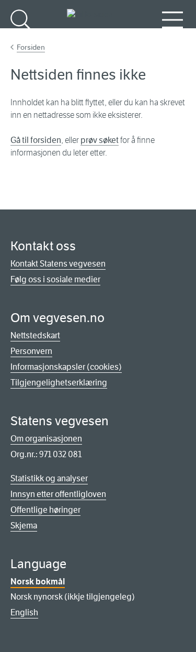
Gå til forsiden (35, 140)
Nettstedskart (35, 335)
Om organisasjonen (46, 439)
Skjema (23, 526)
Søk (21, 37)
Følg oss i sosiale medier (55, 279)
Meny (172, 37)
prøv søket (99, 140)
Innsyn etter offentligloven (58, 494)
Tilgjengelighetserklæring (58, 383)
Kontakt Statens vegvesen (58, 264)
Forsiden (31, 47)
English (24, 612)
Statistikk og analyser (49, 478)
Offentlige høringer (45, 510)
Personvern (31, 351)
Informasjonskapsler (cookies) (66, 367)
